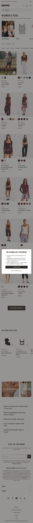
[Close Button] (29, 251)
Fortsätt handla (16, 267)
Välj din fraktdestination (16, 270)
